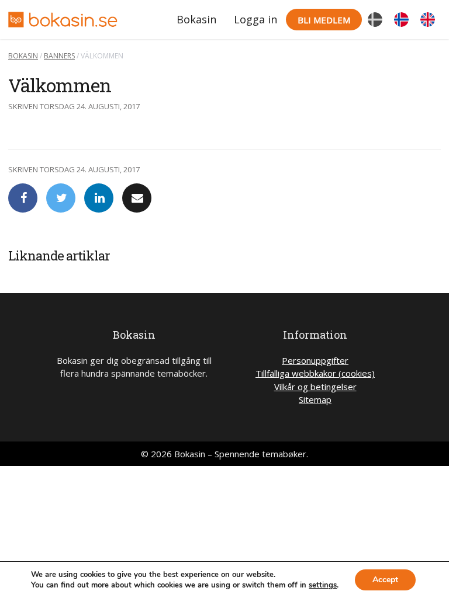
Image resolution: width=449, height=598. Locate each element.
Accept (385, 579)
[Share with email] (136, 198)
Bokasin (196, 19)
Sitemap (315, 399)
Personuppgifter (315, 360)
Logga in (255, 19)
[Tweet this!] (60, 198)
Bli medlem (324, 20)
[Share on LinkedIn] (98, 198)
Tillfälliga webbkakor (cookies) (315, 373)
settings (323, 585)
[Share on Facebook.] (22, 198)
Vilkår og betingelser (315, 386)
